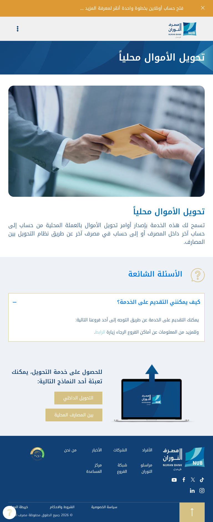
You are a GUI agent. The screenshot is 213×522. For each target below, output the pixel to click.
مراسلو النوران (146, 468)
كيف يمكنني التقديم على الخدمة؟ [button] (158, 302)
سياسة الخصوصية (104, 507)
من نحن (70, 450)
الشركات (120, 450)
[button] (13, 29)
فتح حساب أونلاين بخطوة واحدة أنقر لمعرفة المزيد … (131, 8)
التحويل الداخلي (78, 398)
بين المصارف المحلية (73, 415)
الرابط (100, 332)
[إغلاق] (203, 8)
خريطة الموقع (18, 507)
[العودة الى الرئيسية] (187, 29)
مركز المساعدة (94, 468)
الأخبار (97, 450)
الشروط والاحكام (62, 507)
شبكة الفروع (122, 468)
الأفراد (147, 450)
